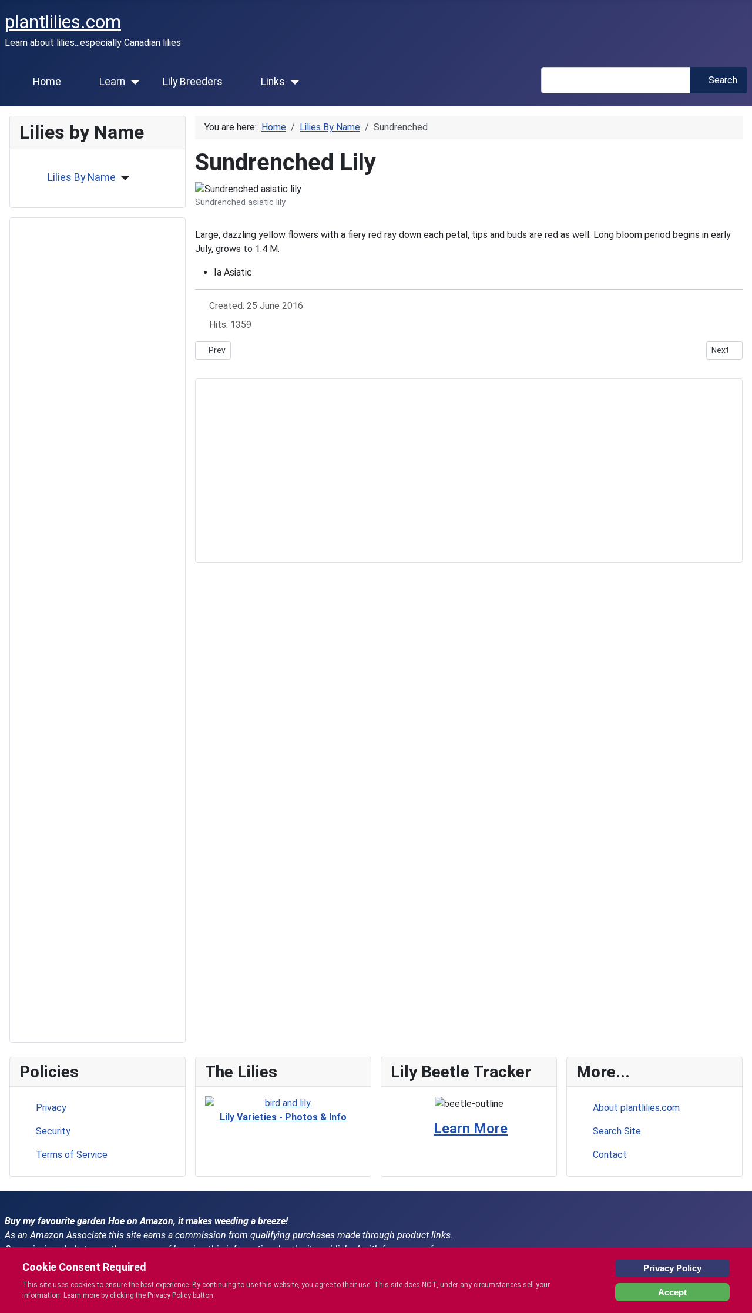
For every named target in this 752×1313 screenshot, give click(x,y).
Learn (112, 82)
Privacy (51, 1107)
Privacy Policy (672, 1268)
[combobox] (615, 80)
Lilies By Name (82, 177)
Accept (672, 1292)
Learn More (471, 1128)
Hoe (116, 1221)
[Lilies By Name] (123, 178)
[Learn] (132, 82)
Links (273, 82)
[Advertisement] (97, 630)
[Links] (292, 82)
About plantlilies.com (636, 1107)
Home (47, 82)
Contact (610, 1154)
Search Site (617, 1131)
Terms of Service (72, 1154)
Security (53, 1131)
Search (723, 80)
